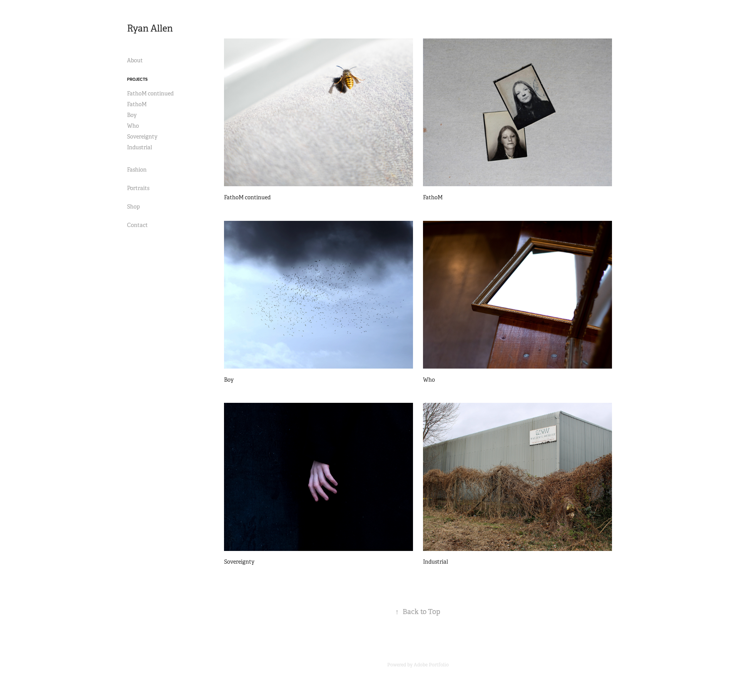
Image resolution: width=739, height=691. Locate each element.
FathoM (137, 104)
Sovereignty (142, 136)
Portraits (138, 188)
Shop (133, 206)
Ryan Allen (150, 28)
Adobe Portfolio (431, 665)
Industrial (139, 147)
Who (133, 125)
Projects (137, 79)
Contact (137, 225)
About (135, 60)
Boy (132, 115)
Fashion (137, 169)
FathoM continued (150, 93)
